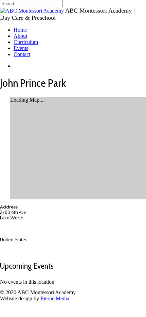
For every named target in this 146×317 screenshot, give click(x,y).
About (20, 36)
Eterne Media (54, 298)
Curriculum (26, 42)
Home (20, 30)
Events (21, 48)
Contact (22, 54)
